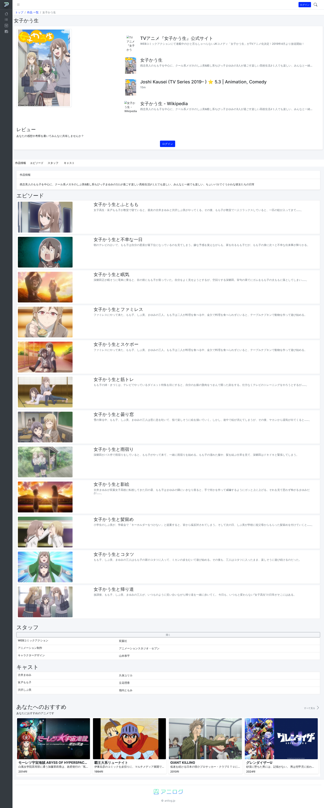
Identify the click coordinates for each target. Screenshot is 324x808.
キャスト (69, 163)
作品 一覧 (33, 12)
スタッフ (53, 163)
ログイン (304, 4)
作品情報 (20, 163)
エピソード (37, 163)
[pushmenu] (18, 4)
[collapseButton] (168, 634)
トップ (19, 12)
